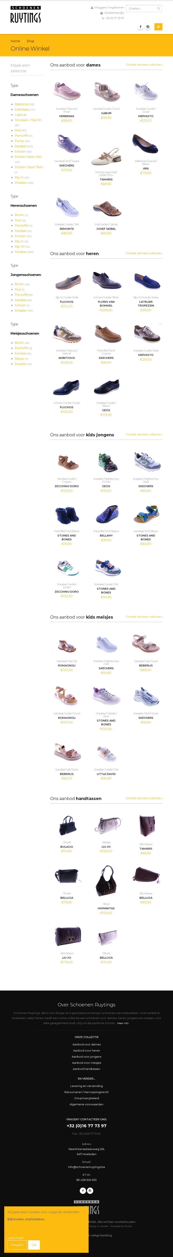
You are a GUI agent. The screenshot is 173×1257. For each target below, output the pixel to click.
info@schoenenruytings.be (86, 1167)
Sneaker (24, 183)
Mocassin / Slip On (28, 122)
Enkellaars (25, 109)
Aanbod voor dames (87, 1044)
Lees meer (15, 1238)
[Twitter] (90, 1191)
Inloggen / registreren (109, 7)
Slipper (21, 359)
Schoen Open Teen (29, 169)
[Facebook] (140, 27)
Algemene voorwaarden (86, 1104)
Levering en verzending (86, 1086)
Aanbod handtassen (86, 1068)
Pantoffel (23, 136)
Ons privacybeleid (86, 1098)
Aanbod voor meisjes (86, 1062)
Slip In (22, 177)
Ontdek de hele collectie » (144, 64)
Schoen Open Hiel (28, 159)
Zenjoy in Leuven (98, 1226)
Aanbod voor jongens (86, 1056)
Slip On (22, 247)
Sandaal (24, 146)
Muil (21, 130)
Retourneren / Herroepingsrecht (86, 1092)
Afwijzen (17, 1245)
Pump (22, 141)
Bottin (21, 215)
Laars (21, 115)
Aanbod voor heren (86, 1050)
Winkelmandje (114, 12)
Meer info (122, 1023)
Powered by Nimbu (121, 1226)
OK (34, 1245)
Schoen (23, 151)
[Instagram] (148, 27)
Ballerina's (24, 104)
